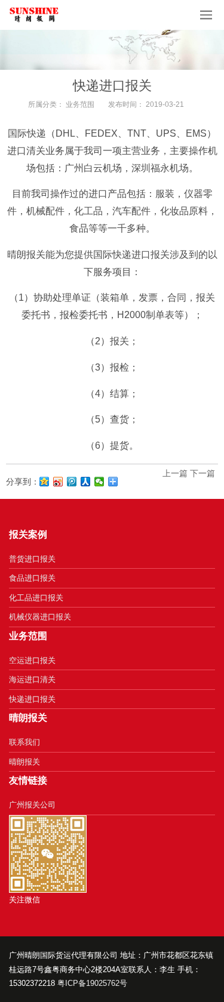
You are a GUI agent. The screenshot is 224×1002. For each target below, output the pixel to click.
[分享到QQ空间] (44, 481)
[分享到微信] (99, 481)
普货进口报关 (32, 558)
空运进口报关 (32, 660)
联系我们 (24, 742)
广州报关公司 (32, 804)
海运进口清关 (32, 679)
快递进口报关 (32, 699)
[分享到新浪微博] (58, 481)
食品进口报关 (32, 578)
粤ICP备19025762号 (92, 983)
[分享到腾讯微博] (72, 481)
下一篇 (202, 473)
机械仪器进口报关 (40, 616)
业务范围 (80, 104)
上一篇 (175, 473)
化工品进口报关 (36, 597)
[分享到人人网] (86, 481)
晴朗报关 (24, 761)
